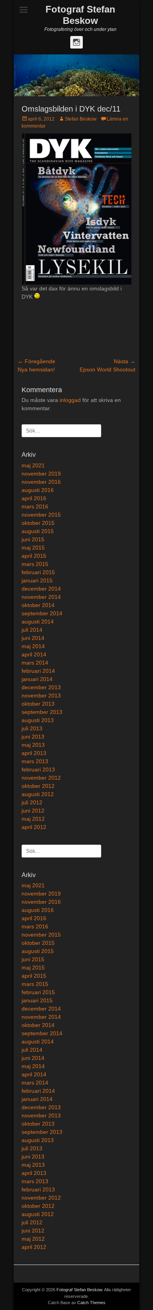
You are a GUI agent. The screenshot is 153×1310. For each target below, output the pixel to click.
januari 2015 (37, 580)
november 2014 (41, 597)
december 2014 (41, 589)
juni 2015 (33, 539)
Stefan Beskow (81, 119)
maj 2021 (33, 465)
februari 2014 (38, 671)
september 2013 (42, 712)
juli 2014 (32, 630)
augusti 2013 (38, 720)
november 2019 (41, 473)
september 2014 (42, 613)
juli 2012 (32, 802)
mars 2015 (35, 564)
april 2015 (34, 556)
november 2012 (41, 778)
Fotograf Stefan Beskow (80, 15)
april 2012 (34, 827)
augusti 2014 (38, 621)
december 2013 (41, 687)
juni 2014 (33, 638)
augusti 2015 (38, 531)
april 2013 (34, 753)
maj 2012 (33, 819)
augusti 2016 (38, 490)
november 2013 (41, 695)
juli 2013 (32, 728)
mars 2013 (35, 761)
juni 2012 (33, 810)
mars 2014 (35, 663)
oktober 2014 (38, 605)
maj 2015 (33, 547)
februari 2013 (38, 769)
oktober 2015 (38, 523)
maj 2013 (33, 745)
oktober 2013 (38, 704)
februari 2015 (38, 572)
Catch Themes (91, 1302)
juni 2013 (33, 736)
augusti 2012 (38, 794)
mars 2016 (35, 506)
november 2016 (41, 482)
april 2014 (34, 654)
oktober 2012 (38, 786)
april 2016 (34, 498)
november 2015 (41, 515)
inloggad (70, 400)
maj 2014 (33, 646)
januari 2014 (37, 679)
